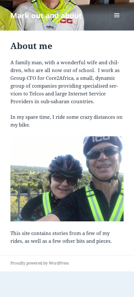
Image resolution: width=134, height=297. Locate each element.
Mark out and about (46, 15)
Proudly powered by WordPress (39, 263)
